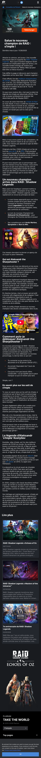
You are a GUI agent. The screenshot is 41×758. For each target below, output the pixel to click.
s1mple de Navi (31, 102)
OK (20, 754)
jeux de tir (12, 151)
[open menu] (38, 2)
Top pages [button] (8, 735)
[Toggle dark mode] (20, 2)
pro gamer (9, 462)
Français (8, 728)
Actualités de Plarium (13, 7)
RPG (22, 151)
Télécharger (29, 30)
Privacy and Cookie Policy (13, 750)
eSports (31, 456)
